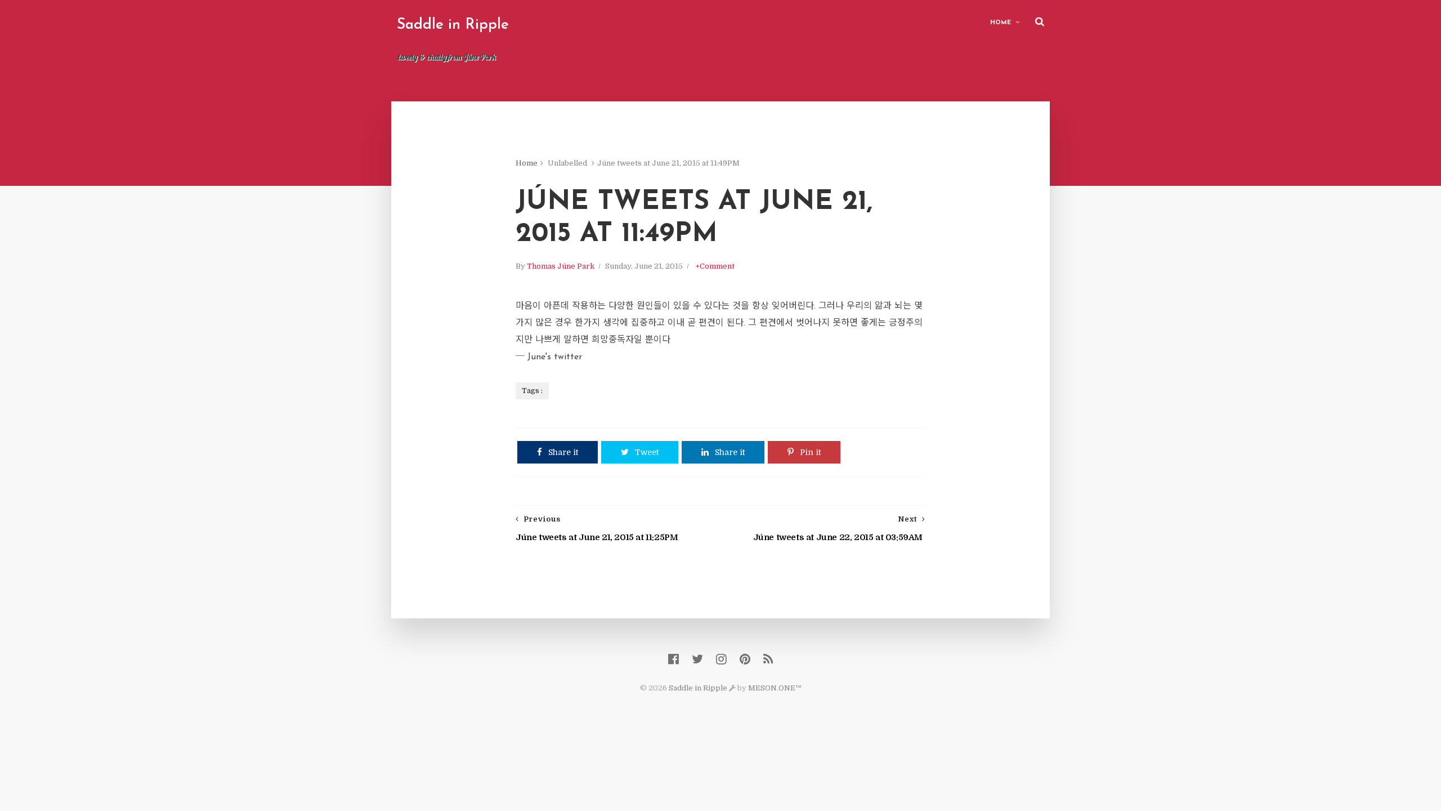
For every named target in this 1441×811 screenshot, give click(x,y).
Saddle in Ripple (453, 25)
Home (1000, 23)
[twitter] (697, 659)
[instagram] (721, 659)
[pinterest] (745, 659)
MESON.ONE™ (775, 688)
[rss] (768, 659)
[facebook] (673, 659)
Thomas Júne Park (560, 266)
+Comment (715, 266)
